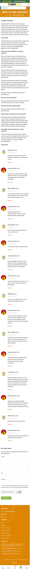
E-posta (3, 479)
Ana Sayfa (8, 15)
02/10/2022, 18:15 (12, 171)
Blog (2, 522)
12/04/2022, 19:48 (12, 433)
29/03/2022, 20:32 (12, 278)
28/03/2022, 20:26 (12, 313)
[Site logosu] (15, 4)
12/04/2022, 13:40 (12, 418)
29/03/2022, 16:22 (12, 258)
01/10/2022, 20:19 (12, 152)
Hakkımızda (4, 514)
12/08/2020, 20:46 (12, 398)
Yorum (3, 456)
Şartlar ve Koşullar (5, 527)
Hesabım (3, 525)
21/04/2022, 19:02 (12, 243)
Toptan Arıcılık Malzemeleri (7, 511)
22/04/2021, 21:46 (12, 354)
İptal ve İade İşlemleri (6, 535)
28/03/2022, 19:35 (12, 296)
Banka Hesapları (5, 538)
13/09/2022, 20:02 (12, 191)
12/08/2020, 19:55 (12, 374)
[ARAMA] (27, 7)
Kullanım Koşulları (5, 530)
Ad (2, 473)
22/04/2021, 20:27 (12, 334)
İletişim (3, 516)
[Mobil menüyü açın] (1, 4)
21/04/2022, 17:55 (12, 227)
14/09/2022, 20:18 (12, 209)
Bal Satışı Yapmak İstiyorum (9, 548)
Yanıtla (10, 162)
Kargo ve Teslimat (5, 533)
